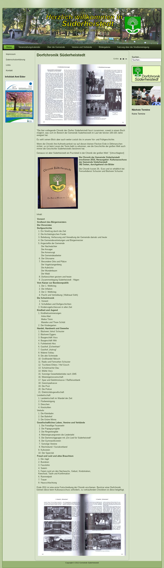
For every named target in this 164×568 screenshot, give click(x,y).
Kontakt (9, 70)
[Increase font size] (120, 59)
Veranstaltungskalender (29, 47)
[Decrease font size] (126, 59)
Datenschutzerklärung (15, 60)
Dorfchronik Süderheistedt (61, 55)
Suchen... (136, 57)
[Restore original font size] (123, 59)
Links (8, 65)
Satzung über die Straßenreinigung (133, 47)
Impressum (11, 54)
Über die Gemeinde (56, 47)
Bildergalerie (104, 47)
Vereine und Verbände (82, 47)
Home (9, 47)
